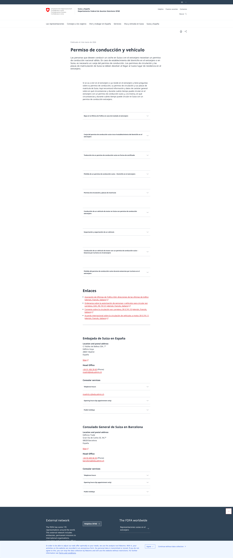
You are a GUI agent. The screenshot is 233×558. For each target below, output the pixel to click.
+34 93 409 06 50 (90, 458)
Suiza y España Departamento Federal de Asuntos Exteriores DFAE (99, 10)
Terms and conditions (67, 553)
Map (84, 360)
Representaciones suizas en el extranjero (133, 528)
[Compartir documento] (185, 31)
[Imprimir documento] (181, 31)
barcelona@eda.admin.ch (93, 461)
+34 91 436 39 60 (90, 369)
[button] (55, 23)
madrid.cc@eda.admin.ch (93, 394)
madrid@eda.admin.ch (92, 372)
